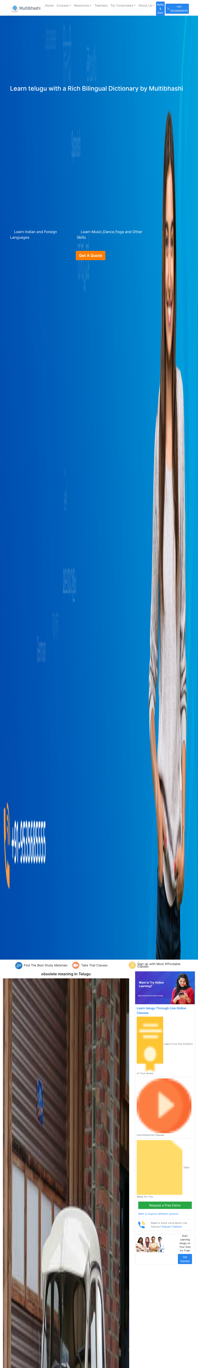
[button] (64, 5)
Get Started (185, 1259)
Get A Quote (90, 255)
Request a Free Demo (165, 1205)
